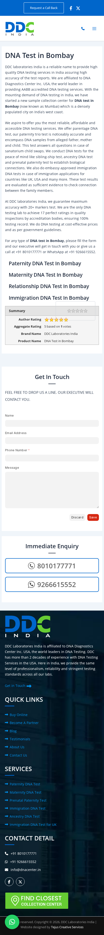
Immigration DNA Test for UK (33, 824)
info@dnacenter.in (26, 869)
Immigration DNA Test (27, 808)
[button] (44, 7)
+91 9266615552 (23, 861)
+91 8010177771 (24, 853)
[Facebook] (71, 8)
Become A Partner (24, 722)
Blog (13, 731)
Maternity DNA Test (25, 792)
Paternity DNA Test (25, 784)
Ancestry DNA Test (25, 816)
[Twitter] (78, 8)
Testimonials (20, 739)
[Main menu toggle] (94, 28)
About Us (17, 747)
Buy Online (19, 714)
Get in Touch (15, 685)
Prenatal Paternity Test (28, 800)
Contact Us (18, 755)
